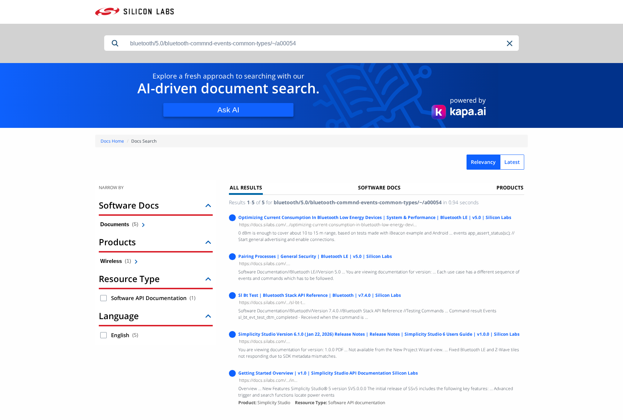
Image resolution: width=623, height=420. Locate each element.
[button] (510, 43)
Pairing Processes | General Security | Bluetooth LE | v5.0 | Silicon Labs (315, 256)
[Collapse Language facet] (208, 315)
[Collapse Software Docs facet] (208, 205)
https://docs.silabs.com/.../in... (268, 380)
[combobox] (322, 43)
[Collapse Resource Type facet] (208, 278)
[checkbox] (103, 298)
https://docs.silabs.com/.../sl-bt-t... (272, 302)
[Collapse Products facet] (208, 242)
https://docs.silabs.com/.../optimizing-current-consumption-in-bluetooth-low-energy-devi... (328, 225)
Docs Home (112, 141)
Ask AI (228, 110)
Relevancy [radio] (483, 161)
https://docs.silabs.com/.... (264, 263)
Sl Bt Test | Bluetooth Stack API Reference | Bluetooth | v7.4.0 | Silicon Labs (319, 295)
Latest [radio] (512, 161)
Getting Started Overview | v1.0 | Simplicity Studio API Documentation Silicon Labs (328, 373)
